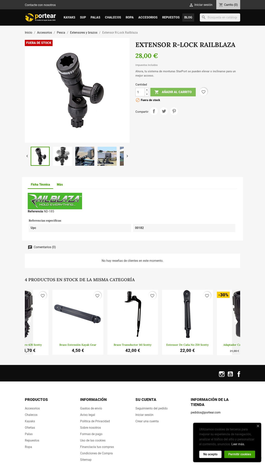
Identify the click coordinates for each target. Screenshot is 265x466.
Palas (95, 17)
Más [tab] (60, 184)
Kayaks (69, 17)
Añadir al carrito (173, 92)
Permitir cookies (239, 454)
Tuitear (164, 111)
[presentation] (29, 322)
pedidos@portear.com (206, 412)
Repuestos (171, 17)
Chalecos (113, 17)
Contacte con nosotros (40, 5)
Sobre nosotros (90, 427)
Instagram (222, 376)
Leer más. (238, 444)
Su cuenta (145, 399)
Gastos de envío (91, 408)
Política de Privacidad (95, 421)
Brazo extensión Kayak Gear (77, 344)
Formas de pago (91, 434)
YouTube (230, 376)
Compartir (154, 111)
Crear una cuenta (147, 421)
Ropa (130, 17)
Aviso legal (87, 415)
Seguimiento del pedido (151, 408)
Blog (188, 17)
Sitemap (86, 460)
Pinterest (174, 111)
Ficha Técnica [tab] (40, 184)
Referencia (35, 211)
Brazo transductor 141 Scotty (133, 344)
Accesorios (148, 17)
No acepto (210, 454)
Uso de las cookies (93, 440)
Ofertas (30, 427)
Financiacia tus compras (97, 447)
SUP (83, 17)
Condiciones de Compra (96, 453)
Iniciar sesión (144, 415)
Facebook (239, 376)
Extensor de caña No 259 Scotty (187, 344)
